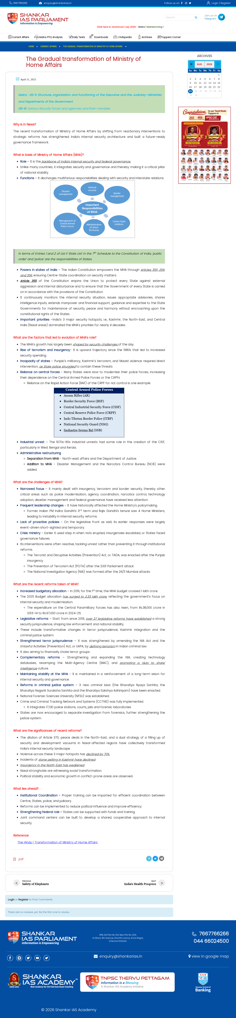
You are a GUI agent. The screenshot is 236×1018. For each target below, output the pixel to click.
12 (205, 83)
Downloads (101, 37)
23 (190, 91)
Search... (171, 17)
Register (225, 3)
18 (200, 87)
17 (195, 87)
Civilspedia (125, 37)
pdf (20, 859)
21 (214, 87)
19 (205, 87)
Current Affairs (20, 37)
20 (210, 87)
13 (210, 83)
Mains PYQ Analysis (51, 37)
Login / (216, 3)
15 (219, 83)
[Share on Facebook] (149, 858)
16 (190, 87)
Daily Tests (78, 37)
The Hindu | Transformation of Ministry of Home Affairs (57, 842)
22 (219, 87)
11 (200, 83)
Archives (147, 37)
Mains (127, 26)
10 (195, 83)
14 (214, 83)
